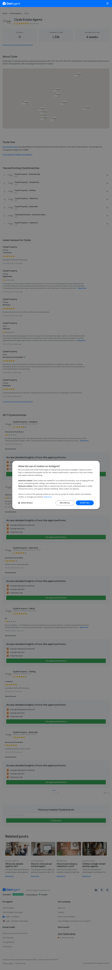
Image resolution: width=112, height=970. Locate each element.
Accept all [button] (85, 503)
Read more (48, 497)
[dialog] (56, 485)
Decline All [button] (65, 503)
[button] (25, 503)
